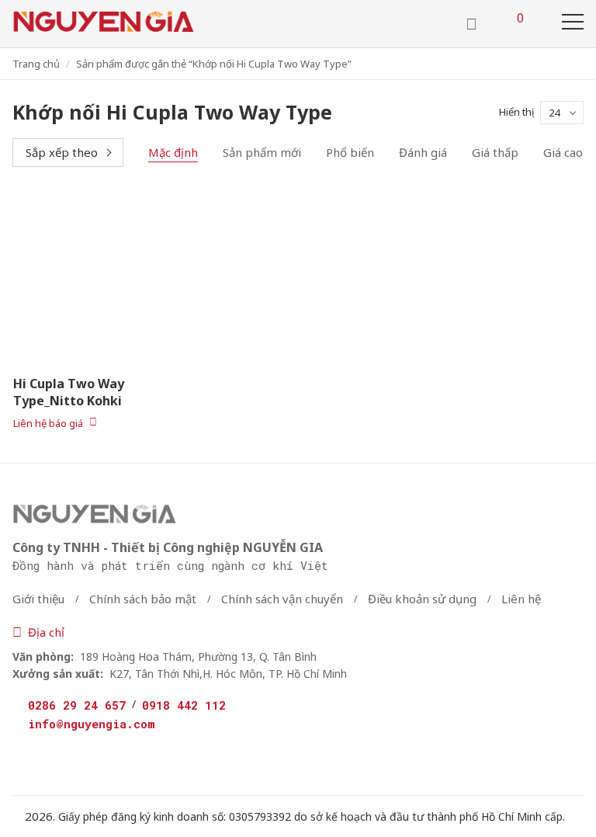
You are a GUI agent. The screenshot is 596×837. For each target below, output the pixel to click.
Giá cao (563, 152)
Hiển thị (516, 112)
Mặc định (173, 152)
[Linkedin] (138, 757)
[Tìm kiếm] (471, 24)
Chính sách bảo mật (142, 599)
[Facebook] (21, 757)
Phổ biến (350, 152)
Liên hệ (521, 599)
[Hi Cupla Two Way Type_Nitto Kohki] (99, 279)
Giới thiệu (38, 599)
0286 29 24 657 (77, 705)
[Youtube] (58, 757)
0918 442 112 (184, 705)
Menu (573, 22)
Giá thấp (495, 152)
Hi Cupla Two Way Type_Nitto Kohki (68, 392)
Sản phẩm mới (262, 152)
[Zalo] (97, 754)
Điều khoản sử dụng (422, 599)
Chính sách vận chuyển (282, 599)
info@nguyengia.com (91, 723)
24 (554, 113)
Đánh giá (423, 152)
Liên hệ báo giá (48, 422)
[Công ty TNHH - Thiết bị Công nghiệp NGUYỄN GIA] (103, 21)
